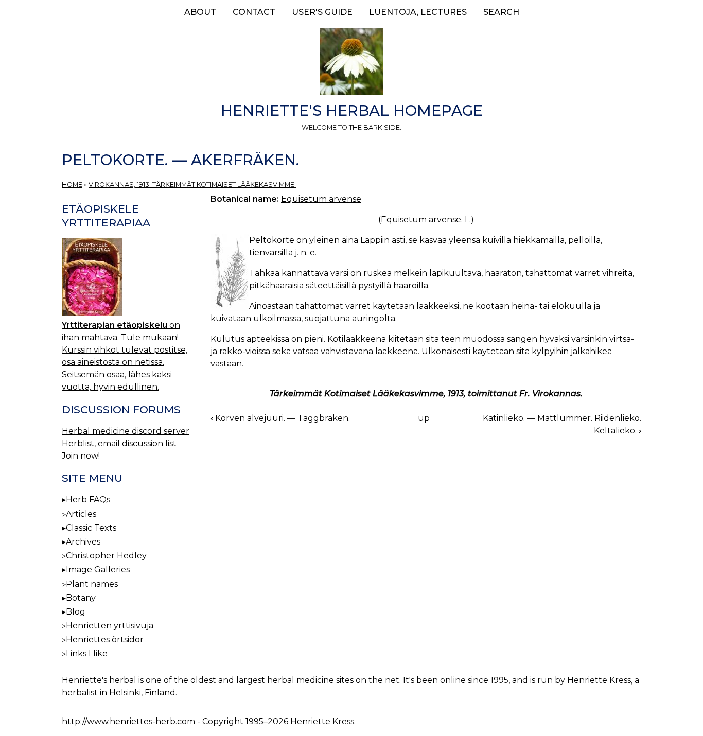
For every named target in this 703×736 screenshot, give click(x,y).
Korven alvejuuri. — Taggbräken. (280, 418)
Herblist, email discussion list (119, 443)
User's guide (322, 12)
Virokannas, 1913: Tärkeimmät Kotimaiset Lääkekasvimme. (192, 184)
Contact (254, 12)
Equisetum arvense (321, 199)
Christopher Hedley (106, 555)
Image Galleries (98, 569)
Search (501, 12)
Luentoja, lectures (418, 12)
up (424, 418)
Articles (81, 514)
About (200, 12)
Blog (75, 612)
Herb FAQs (88, 499)
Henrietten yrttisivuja (109, 625)
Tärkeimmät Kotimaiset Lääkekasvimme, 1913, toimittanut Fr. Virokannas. (426, 393)
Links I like (87, 653)
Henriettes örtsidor (105, 639)
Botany (81, 598)
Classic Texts (91, 528)
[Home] (351, 63)
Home (72, 184)
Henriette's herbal (99, 680)
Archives (83, 542)
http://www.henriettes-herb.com (128, 721)
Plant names (92, 584)
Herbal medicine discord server (125, 431)
